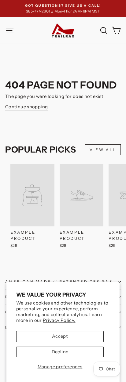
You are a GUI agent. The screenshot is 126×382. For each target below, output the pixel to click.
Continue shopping (26, 107)
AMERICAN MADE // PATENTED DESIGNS (59, 281)
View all (103, 149)
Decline (60, 352)
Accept (60, 336)
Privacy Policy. (59, 320)
